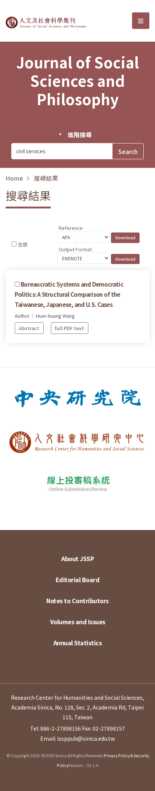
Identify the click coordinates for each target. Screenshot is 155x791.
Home (14, 178)
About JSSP (77, 558)
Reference (71, 227)
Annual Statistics (77, 642)
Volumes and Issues (77, 621)
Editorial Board (78, 579)
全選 (22, 244)
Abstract (29, 328)
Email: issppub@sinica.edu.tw (77, 738)
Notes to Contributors (77, 600)
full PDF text (69, 328)
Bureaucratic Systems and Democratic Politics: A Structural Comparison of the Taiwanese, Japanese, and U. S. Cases (69, 294)
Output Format (75, 249)
